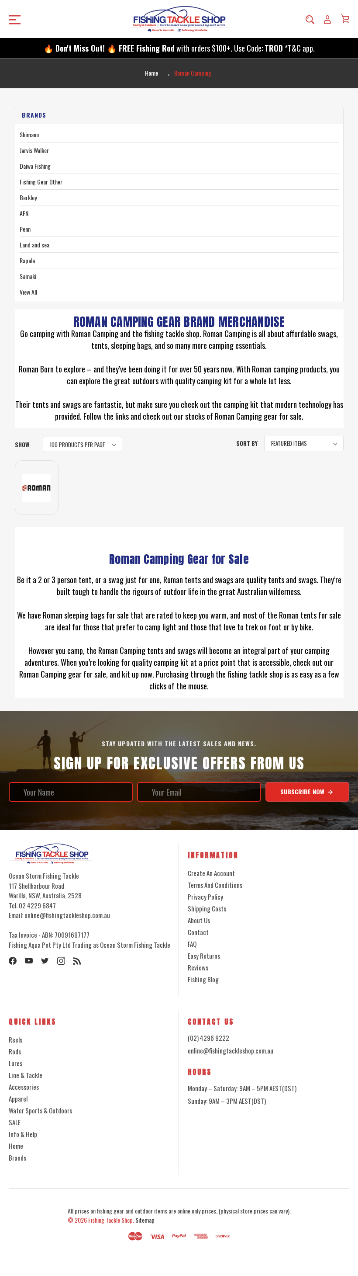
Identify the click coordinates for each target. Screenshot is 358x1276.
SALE (15, 1122)
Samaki (28, 276)
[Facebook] (13, 961)
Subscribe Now (303, 791)
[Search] (310, 19)
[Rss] (77, 961)
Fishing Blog (203, 979)
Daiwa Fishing (35, 165)
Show (22, 444)
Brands (17, 1157)
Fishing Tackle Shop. (111, 1219)
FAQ (192, 944)
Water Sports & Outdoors (40, 1110)
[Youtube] (29, 961)
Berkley (28, 197)
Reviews (198, 967)
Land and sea (34, 244)
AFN (24, 213)
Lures (15, 1063)
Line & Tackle (25, 1075)
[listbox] (82, 444)
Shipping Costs (207, 908)
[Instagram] (61, 961)
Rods (15, 1051)
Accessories (24, 1087)
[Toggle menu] (48, 19)
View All (28, 291)
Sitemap (145, 1219)
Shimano (29, 134)
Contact (198, 932)
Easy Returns (204, 955)
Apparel (18, 1098)
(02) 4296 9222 (208, 1038)
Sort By (247, 443)
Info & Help (23, 1134)
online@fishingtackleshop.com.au (230, 1050)
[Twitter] (45, 961)
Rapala (27, 260)
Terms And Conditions (215, 885)
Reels (15, 1039)
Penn (25, 228)
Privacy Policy (205, 896)
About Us (199, 920)
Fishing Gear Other (41, 181)
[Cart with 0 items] (345, 18)
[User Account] (327, 19)
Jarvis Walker (34, 150)
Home (16, 1146)
